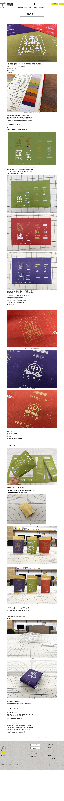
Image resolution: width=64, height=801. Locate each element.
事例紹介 (49, 747)
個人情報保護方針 (9, 764)
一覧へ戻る (26, 737)
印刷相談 (22, 4)
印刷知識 (49, 755)
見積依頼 (31, 4)
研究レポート (50, 744)
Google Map (3, 752)
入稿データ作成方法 (33, 7)
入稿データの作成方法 (34, 753)
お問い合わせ (17, 764)
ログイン (55, 4)
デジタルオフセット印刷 (52, 750)
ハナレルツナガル (51, 758)
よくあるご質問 (42, 7)
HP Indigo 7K (51, 752)
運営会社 (2, 764)
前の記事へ (38, 737)
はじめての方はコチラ (22, 7)
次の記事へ (45, 737)
